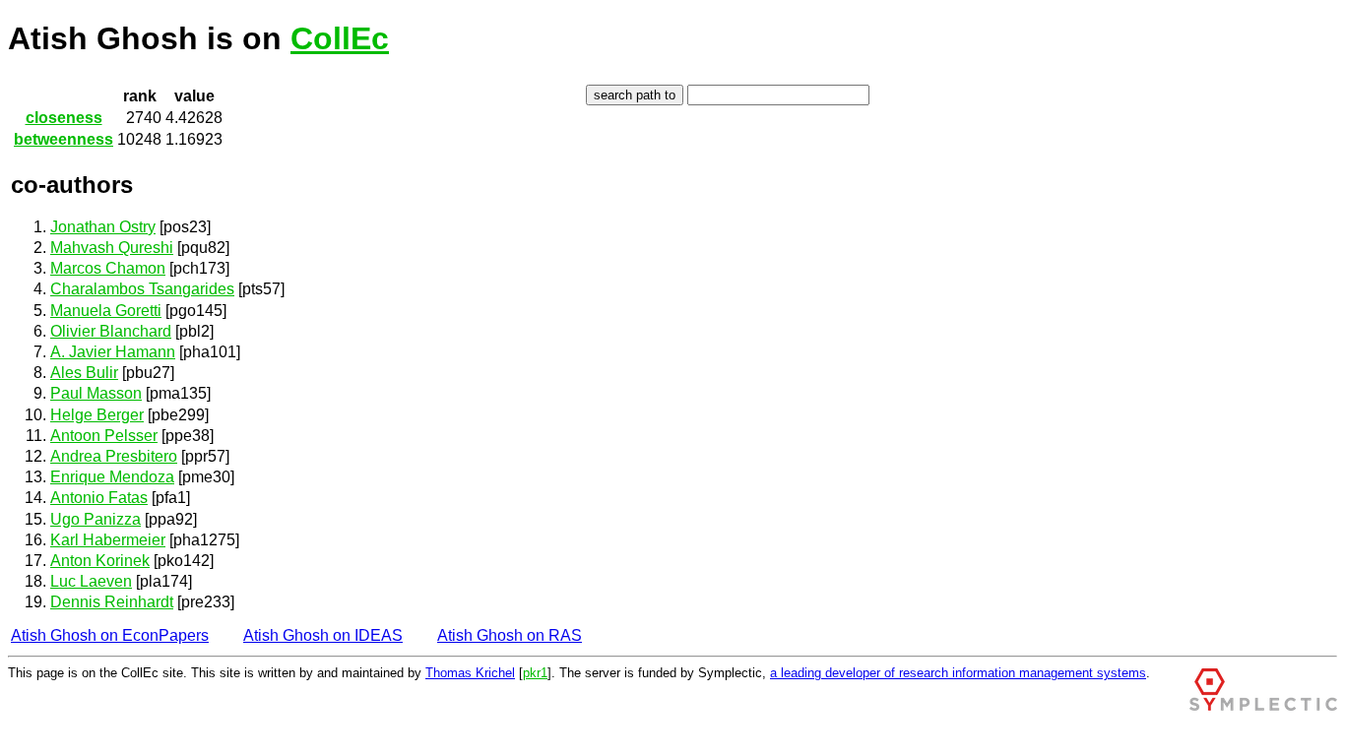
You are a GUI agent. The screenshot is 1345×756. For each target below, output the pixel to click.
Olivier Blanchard (110, 331)
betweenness (63, 139)
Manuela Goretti (105, 310)
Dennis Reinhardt (111, 602)
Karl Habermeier (107, 540)
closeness (64, 117)
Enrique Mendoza (112, 477)
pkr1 (535, 672)
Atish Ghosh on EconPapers (110, 635)
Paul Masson (96, 393)
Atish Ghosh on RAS (509, 635)
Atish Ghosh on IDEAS (323, 635)
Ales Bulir (84, 372)
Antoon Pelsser (104, 435)
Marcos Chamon (107, 268)
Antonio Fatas (99, 497)
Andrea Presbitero (113, 456)
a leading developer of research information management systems (958, 672)
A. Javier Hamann (112, 352)
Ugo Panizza (95, 519)
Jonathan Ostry (103, 227)
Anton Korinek (100, 560)
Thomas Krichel (470, 672)
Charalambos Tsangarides (142, 289)
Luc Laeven (91, 581)
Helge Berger (97, 415)
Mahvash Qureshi (111, 247)
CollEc (339, 38)
